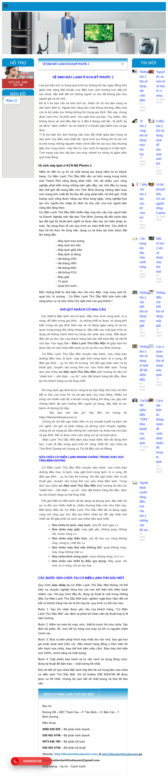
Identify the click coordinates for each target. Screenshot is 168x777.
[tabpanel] (83, 737)
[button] (5, 5)
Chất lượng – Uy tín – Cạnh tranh (64, 766)
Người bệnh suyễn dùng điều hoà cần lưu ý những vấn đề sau (144, 506)
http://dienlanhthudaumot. (120, 754)
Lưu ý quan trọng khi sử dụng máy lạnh (160, 360)
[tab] (105, 694)
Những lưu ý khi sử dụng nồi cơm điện (144, 86)
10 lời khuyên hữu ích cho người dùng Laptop (161, 198)
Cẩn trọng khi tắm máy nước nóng (143, 252)
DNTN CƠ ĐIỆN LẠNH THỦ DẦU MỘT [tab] (68, 694)
